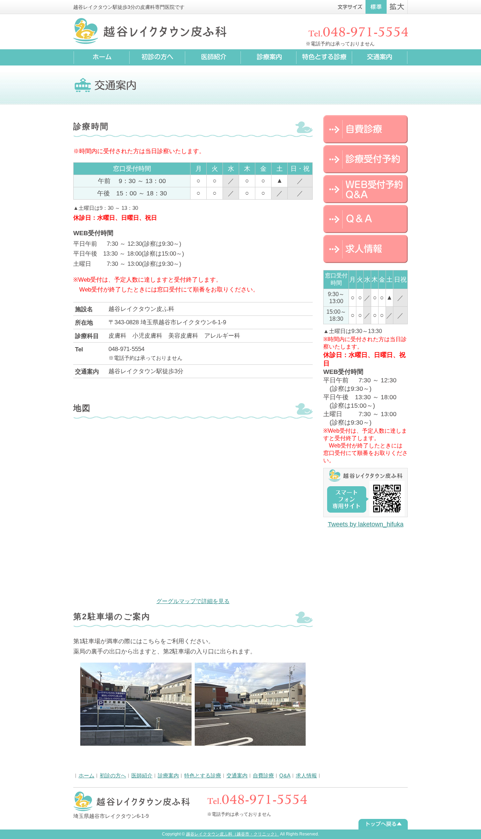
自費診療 (263, 775)
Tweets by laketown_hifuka (366, 524)
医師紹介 (141, 775)
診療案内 (168, 775)
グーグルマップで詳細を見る (193, 601)
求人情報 (306, 775)
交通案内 (237, 775)
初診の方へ (113, 775)
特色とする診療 (202, 775)
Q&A (285, 775)
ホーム (86, 775)
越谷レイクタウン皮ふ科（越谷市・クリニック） (232, 834)
